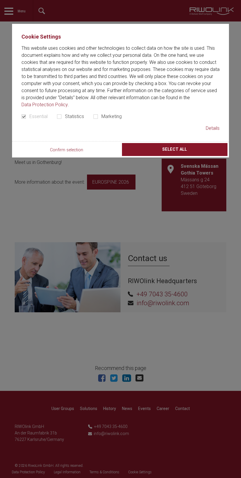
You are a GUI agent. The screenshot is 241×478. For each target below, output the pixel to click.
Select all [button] (174, 149)
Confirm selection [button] (66, 149)
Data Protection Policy (44, 104)
